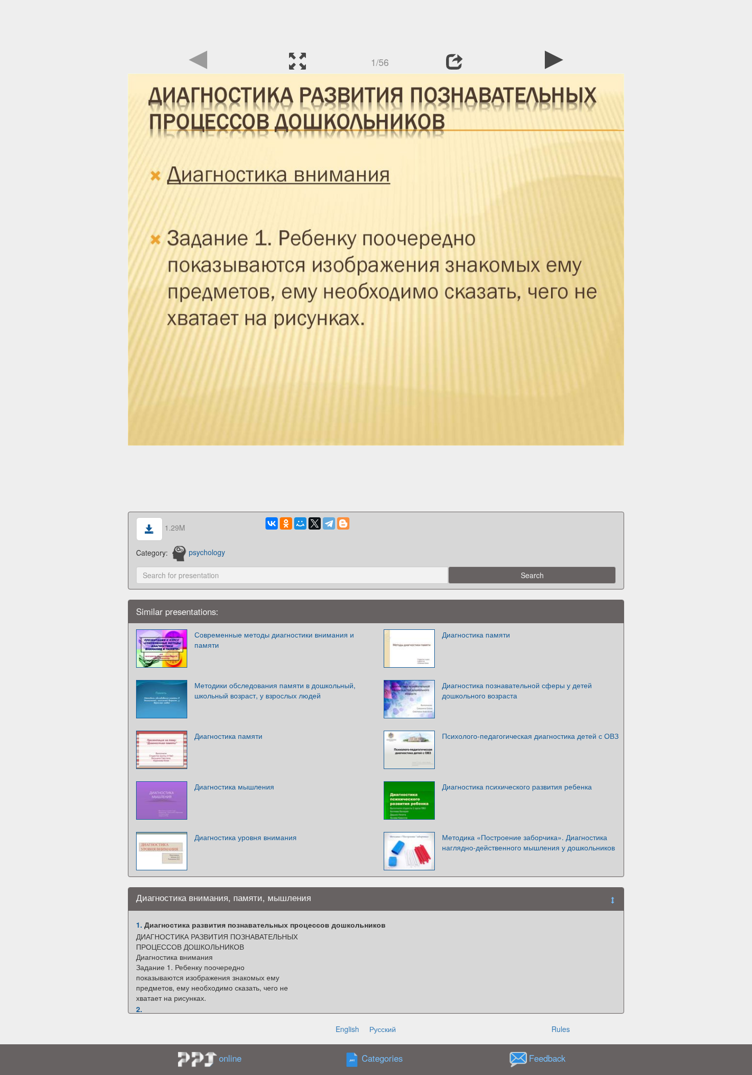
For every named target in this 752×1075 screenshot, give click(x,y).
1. (139, 924)
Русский (382, 1029)
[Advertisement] (376, 23)
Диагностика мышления (234, 786)
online (230, 1058)
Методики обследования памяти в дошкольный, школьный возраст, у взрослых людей (275, 690)
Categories (382, 1058)
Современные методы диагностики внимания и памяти (274, 639)
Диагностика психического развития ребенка (517, 786)
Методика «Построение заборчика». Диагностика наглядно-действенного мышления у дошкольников (528, 842)
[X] (314, 523)
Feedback (547, 1058)
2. (139, 1009)
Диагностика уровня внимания (245, 837)
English (347, 1029)
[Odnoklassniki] (286, 523)
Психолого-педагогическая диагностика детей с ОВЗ (530, 736)
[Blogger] (343, 523)
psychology (207, 552)
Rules (560, 1029)
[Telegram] (329, 523)
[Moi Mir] (300, 523)
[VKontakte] (272, 523)
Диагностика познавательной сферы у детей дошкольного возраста (517, 690)
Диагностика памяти (476, 634)
